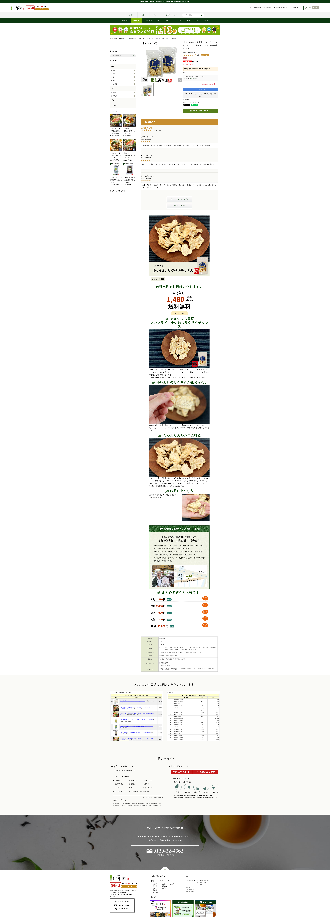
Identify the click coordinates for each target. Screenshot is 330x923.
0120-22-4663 (124, 905)
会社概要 (188, 887)
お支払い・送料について (282, 7)
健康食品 (136, 20)
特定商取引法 (190, 891)
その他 (113, 105)
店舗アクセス (202, 882)
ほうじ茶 (155, 892)
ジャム (206, 20)
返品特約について (188, 99)
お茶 (131, 15)
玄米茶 (155, 890)
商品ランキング (171, 15)
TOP (250, 7)
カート (317, 7)
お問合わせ (201, 885)
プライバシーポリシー (116, 896)
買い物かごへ (179, 313)
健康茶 (155, 884)
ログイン (308, 7)
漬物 (188, 20)
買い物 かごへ (205, 598)
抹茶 (154, 888)
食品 (143, 15)
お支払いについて (203, 880)
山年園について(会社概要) (262, 7)
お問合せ (296, 7)
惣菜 (196, 20)
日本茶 (155, 886)
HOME (112, 38)
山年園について (190, 880)
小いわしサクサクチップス (131, 38)
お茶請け (164, 884)
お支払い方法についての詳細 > (153, 797)
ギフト (155, 15)
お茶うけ (125, 20)
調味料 (168, 20)
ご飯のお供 (148, 20)
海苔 (158, 20)
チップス (178, 20)
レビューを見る (204, 55)
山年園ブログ (190, 889)
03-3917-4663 (116, 894)
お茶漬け (164, 888)
